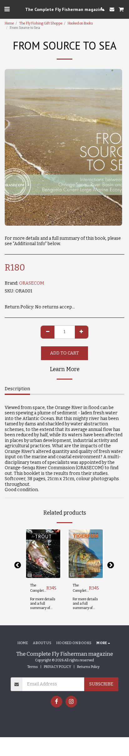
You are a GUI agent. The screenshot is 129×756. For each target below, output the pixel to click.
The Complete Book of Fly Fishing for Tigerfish (81, 588)
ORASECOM (31, 283)
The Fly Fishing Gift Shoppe (41, 23)
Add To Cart (44, 573)
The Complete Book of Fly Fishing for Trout (38, 588)
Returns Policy (88, 667)
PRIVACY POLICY (57, 667)
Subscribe (101, 684)
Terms (32, 667)
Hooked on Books (80, 23)
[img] (43, 553)
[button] (7, 9)
